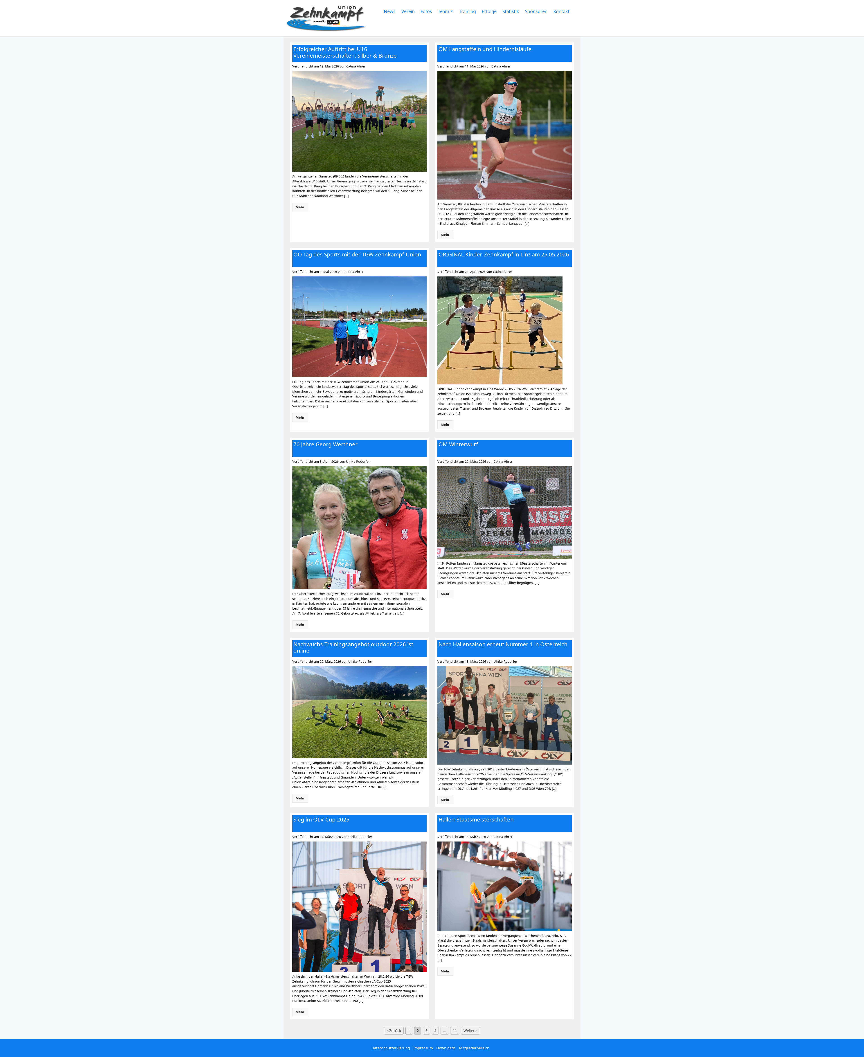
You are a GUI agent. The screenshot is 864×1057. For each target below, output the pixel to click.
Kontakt (561, 11)
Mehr (300, 207)
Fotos (426, 11)
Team (443, 11)
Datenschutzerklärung (390, 1048)
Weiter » (470, 1030)
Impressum (423, 1048)
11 (455, 1030)
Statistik (510, 11)
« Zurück (394, 1030)
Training (467, 11)
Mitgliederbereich (474, 1048)
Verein (408, 11)
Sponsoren (536, 11)
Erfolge (489, 11)
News (390, 11)
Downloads (446, 1048)
